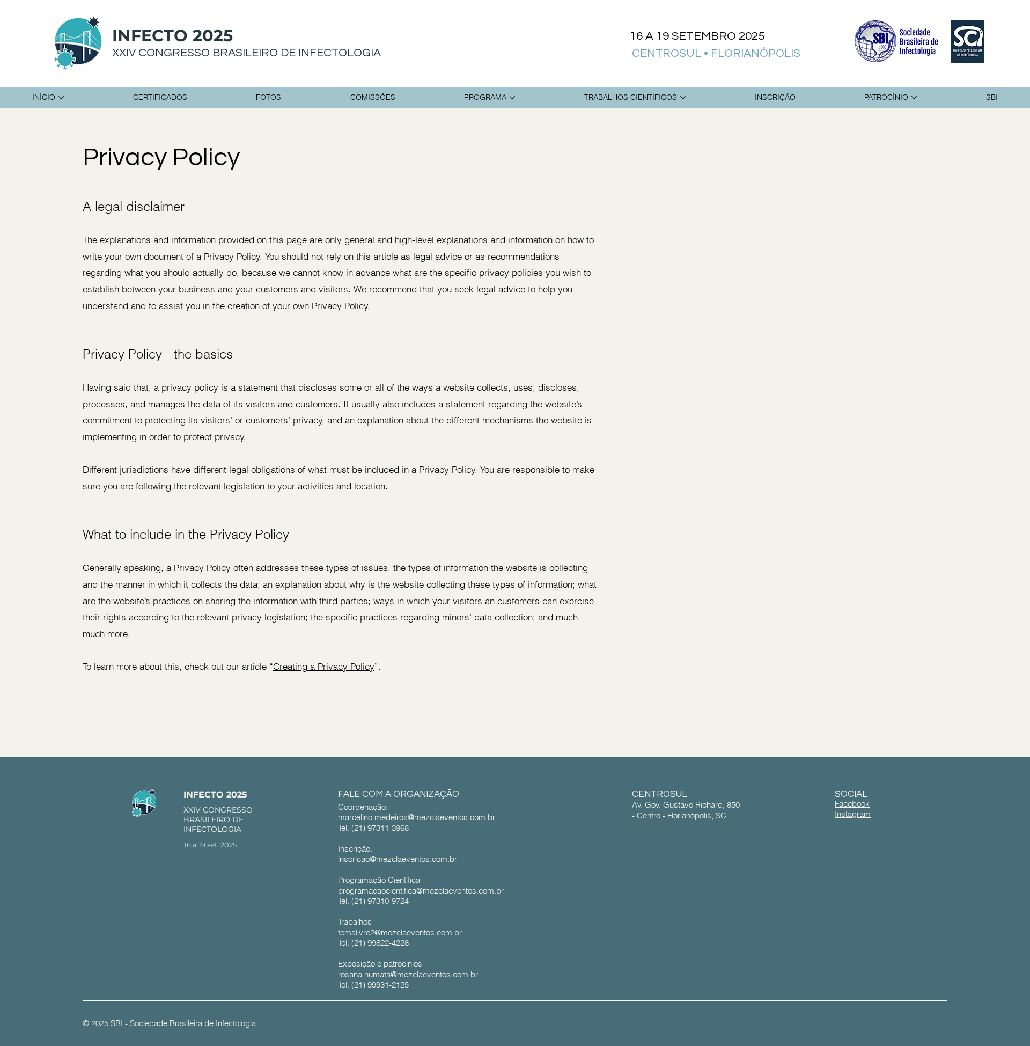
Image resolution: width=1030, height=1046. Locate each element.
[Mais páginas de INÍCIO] (61, 97)
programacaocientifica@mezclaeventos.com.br (421, 891)
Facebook (852, 804)
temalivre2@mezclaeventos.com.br (400, 932)
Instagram (853, 814)
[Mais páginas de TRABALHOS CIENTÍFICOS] (683, 97)
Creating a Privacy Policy (323, 666)
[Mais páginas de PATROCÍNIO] (914, 97)
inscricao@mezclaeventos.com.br (397, 859)
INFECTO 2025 (172, 36)
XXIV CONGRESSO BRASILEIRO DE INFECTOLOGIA (246, 52)
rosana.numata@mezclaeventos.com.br (408, 974)
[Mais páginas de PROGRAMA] (512, 97)
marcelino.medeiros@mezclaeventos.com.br (416, 817)
